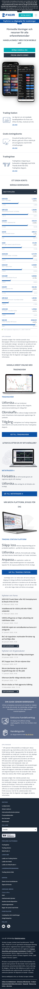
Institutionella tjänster (8, 898)
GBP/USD (5, 210)
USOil (3, 243)
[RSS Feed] (8, 926)
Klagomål (25, 984)
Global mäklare (6, 809)
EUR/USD (5, 198)
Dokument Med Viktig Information (12, 984)
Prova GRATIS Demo (19, 55)
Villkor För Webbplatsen (9, 981)
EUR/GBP (5, 276)
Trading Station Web (8, 872)
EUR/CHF (4, 265)
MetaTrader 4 (6, 851)
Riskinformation (20, 938)
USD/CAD (5, 309)
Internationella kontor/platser (11, 812)
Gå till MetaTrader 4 (13, 494)
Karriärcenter (6, 818)
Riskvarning (32, 984)
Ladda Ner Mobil (7, 861)
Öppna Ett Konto (7, 884)
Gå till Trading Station (19, 572)
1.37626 (34, 309)
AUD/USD (5, 254)
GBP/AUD (5, 298)
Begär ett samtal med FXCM (10, 907)
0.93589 (34, 265)
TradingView (5, 845)
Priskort (33, 981)
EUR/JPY (4, 287)
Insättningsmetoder (7, 904)
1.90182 (34, 298)
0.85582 (34, 276)
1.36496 (34, 210)
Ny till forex (29, 734)
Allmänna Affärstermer (23, 981)
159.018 (34, 221)
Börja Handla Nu (19, 50)
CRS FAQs (9, 986)
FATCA (4, 986)
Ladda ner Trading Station (9, 858)
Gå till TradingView (19, 434)
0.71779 (34, 254)
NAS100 (4, 320)
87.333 (34, 243)
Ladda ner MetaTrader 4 (9, 864)
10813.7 (34, 232)
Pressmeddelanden (7, 815)
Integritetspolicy (6, 918)
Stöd (3, 895)
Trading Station (6, 848)
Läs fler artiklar (8, 646)
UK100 (4, 232)
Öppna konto (26, 15)
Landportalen (6, 806)
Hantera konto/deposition (9, 901)
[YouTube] (3, 926)
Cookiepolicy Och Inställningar (11, 915)
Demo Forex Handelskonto (10, 881)
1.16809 (34, 198)
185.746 (34, 287)
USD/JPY (4, 221)
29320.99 (34, 320)
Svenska (5, 829)
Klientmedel (5, 821)
